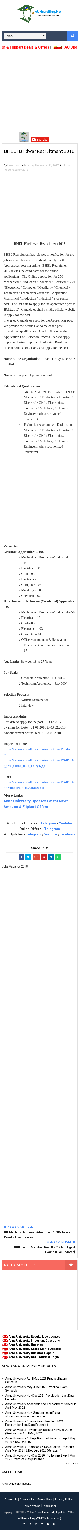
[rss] (42, 1524)
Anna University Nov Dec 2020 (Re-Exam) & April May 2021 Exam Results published (40, 1457)
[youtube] (54, 1524)
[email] (48, 1524)
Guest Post (44, 1499)
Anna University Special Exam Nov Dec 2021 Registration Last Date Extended (34, 1423)
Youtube (65, 823)
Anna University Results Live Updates (34, 1336)
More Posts (72, 1463)
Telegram (48, 823)
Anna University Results (16, 1483)
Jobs (66, 165)
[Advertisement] (39, 90)
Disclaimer (49, 1505)
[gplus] (36, 1524)
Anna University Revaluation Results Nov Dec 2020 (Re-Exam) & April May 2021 (38, 1431)
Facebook (67, 834)
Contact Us (27, 1499)
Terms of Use (31, 1505)
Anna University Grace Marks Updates (35, 1348)
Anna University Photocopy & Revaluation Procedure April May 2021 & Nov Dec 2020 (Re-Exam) (40, 1448)
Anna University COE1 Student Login (34, 1357)
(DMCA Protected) (48, 1518)
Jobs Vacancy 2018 (16, 169)
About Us (11, 1499)
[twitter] (24, 1524)
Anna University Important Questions (34, 1340)
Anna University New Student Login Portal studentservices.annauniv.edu (32, 1414)
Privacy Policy (64, 1499)
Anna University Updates (26, 1344)
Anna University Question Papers (31, 1353)
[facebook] (30, 1524)
